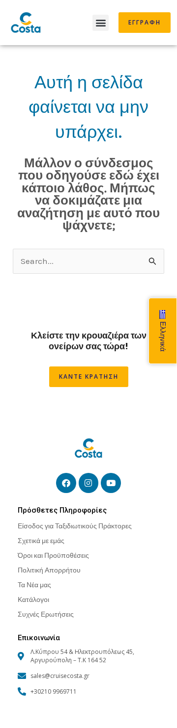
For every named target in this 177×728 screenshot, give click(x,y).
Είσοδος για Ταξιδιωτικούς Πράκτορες (75, 525)
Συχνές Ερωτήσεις (46, 614)
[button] (100, 23)
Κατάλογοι (33, 599)
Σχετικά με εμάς (41, 540)
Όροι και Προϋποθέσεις (53, 555)
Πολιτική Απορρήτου (49, 570)
